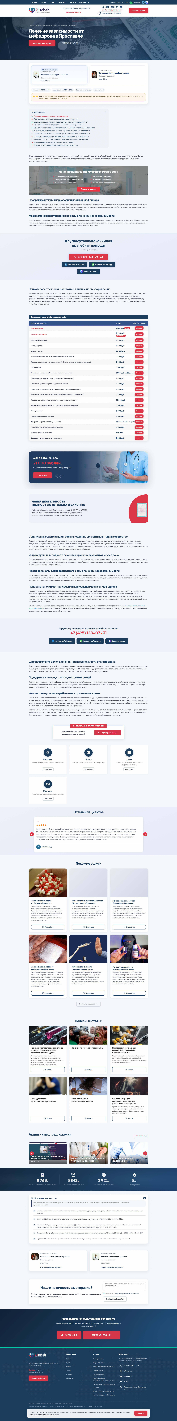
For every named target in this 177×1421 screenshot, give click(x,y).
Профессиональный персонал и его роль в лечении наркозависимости (61, 133)
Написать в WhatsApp (103, 264)
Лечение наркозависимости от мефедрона (50, 116)
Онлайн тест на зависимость (103, 1391)
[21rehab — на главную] (39, 10)
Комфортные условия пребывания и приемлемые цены (55, 145)
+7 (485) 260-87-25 (112, 7)
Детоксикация (98, 1374)
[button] (32, 834)
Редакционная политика (95, 1406)
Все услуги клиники (87, 1004)
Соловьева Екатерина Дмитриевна (114, 73)
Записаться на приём (42, 43)
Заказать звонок (138, 10)
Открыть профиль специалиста (51, 1267)
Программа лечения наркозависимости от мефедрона (54, 119)
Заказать (139, 328)
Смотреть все (141, 1136)
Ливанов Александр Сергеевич (54, 75)
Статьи (69, 1374)
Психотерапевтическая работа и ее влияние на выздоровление (58, 125)
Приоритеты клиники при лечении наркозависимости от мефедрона (60, 136)
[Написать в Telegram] (146, 2)
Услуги (38, 25)
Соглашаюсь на (122, 1293)
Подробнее (48, 769)
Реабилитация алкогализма (103, 1367)
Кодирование (98, 1363)
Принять (140, 1413)
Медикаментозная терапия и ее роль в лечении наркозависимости (59, 122)
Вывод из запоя (98, 1359)
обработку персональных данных (127, 1293)
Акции (68, 1370)
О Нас (68, 1367)
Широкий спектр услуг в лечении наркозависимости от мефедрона (60, 139)
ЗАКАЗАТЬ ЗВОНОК (101, 1335)
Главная (31, 25)
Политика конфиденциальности (38, 1406)
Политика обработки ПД (57, 1406)
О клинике (47, 759)
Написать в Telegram (76, 264)
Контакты (47, 791)
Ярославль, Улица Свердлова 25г (77, 8)
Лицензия (32, 1370)
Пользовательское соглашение (75, 1406)
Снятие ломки (98, 1370)
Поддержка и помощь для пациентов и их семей (52, 142)
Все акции (42, 475)
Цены (129, 759)
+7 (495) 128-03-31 (90, 256)
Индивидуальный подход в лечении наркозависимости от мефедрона (61, 131)
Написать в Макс (90, 271)
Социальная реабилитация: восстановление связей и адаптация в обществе (63, 128)
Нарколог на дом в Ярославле (104, 1395)
